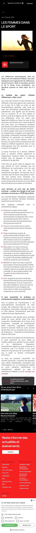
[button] (4, 3)
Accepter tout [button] (9, 525)
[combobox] (32, 500)
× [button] (34, 500)
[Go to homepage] (16, 3)
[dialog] (18, 515)
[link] (10, 452)
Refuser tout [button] (27, 525)
